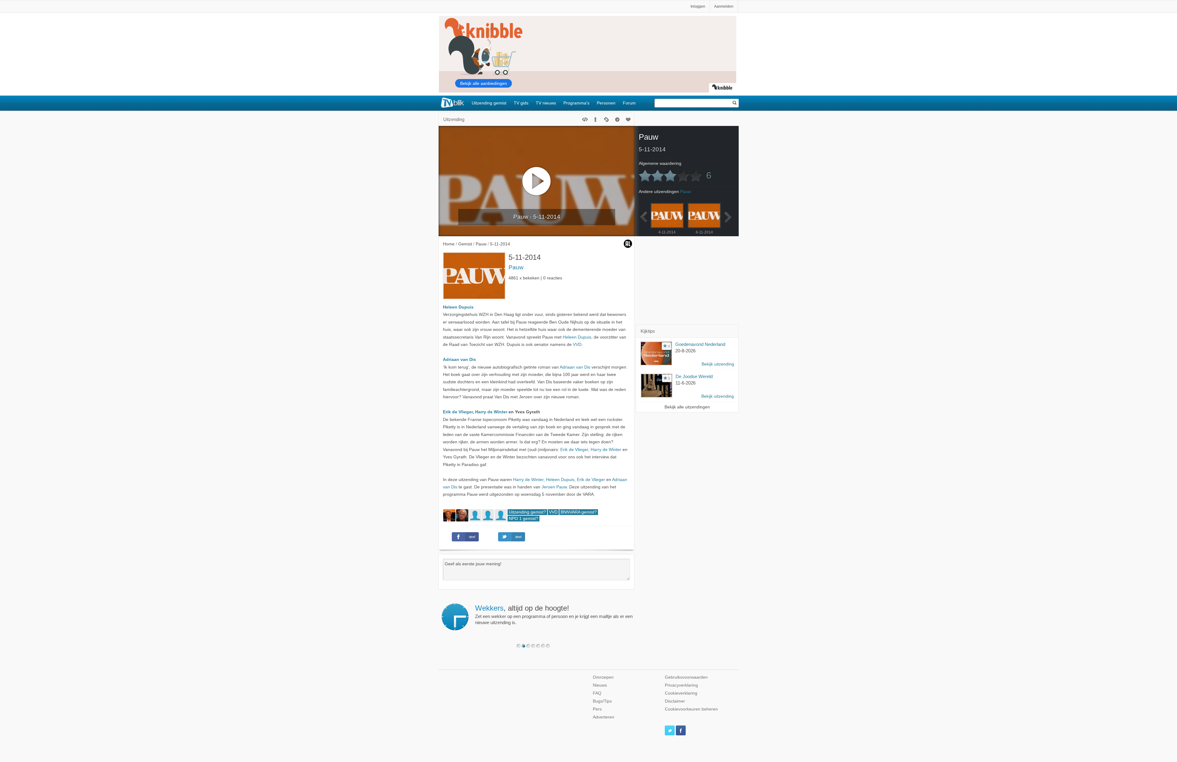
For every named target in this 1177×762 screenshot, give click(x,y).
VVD (577, 344)
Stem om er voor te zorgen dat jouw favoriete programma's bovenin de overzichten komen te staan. (557, 614)
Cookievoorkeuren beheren (691, 709)
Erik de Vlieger (458, 412)
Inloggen (698, 6)
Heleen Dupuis (458, 307)
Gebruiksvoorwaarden (686, 677)
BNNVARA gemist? (579, 512)
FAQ (597, 693)
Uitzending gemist (489, 102)
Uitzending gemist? (527, 512)
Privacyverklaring (681, 685)
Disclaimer (675, 701)
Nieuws (600, 685)
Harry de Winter (491, 412)
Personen (606, 102)
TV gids (521, 102)
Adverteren (603, 717)
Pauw (516, 267)
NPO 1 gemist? (523, 518)
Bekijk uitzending (718, 364)
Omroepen (603, 677)
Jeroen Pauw (554, 487)
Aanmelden (723, 6)
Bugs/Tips (602, 701)
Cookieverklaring (681, 693)
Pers (597, 709)
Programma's (576, 102)
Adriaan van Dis (459, 359)
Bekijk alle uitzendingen (687, 407)
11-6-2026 (685, 382)
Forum (629, 102)
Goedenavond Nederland (700, 344)
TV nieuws (546, 102)
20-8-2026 (685, 350)
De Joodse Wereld (694, 376)
